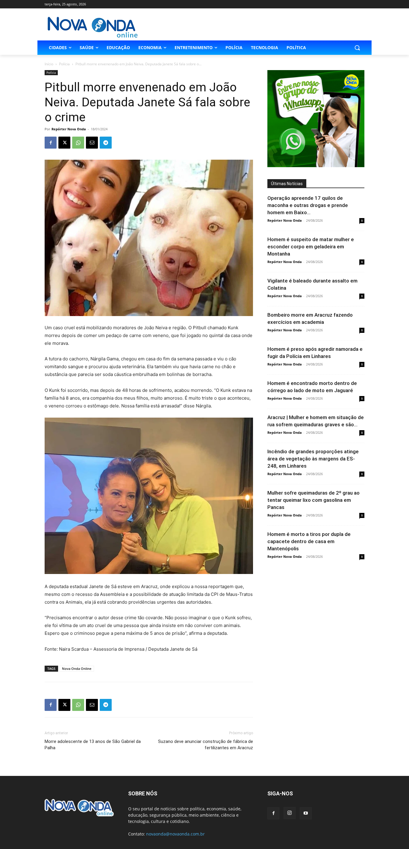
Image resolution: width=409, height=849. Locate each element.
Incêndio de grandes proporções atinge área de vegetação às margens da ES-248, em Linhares (313, 458)
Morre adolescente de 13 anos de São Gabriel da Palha (93, 744)
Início (49, 64)
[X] (64, 143)
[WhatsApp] (78, 143)
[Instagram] (290, 813)
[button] (357, 47)
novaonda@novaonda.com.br (175, 834)
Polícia (64, 64)
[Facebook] (51, 143)
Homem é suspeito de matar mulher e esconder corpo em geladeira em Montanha (310, 246)
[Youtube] (306, 813)
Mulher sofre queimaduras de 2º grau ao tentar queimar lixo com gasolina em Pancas (313, 500)
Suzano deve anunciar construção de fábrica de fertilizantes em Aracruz (205, 744)
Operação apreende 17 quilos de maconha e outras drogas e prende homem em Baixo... (307, 205)
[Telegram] (106, 143)
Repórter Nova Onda (68, 129)
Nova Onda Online (76, 668)
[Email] (92, 143)
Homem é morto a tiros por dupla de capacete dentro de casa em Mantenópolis (309, 541)
